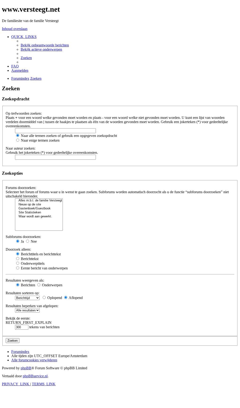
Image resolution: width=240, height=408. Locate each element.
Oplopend (54, 298)
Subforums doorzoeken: (23, 237)
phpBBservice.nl (35, 376)
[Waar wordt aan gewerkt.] (39, 217)
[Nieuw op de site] (39, 205)
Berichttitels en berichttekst (40, 254)
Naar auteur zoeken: (20, 148)
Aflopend (75, 298)
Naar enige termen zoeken (40, 140)
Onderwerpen (51, 285)
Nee (33, 241)
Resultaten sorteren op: (22, 293)
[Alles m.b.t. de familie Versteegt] (39, 201)
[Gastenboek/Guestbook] (39, 209)
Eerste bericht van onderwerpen (44, 268)
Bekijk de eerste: (18, 318)
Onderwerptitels (32, 263)
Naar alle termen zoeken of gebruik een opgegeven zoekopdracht (68, 136)
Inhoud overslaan (14, 29)
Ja (22, 241)
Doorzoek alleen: (18, 249)
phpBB (26, 368)
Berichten (27, 285)
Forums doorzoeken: (21, 188)
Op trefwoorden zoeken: (24, 113)
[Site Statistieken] (39, 213)
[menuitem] (45, 45)
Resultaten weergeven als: (25, 280)
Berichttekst (29, 259)
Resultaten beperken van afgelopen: (32, 306)
